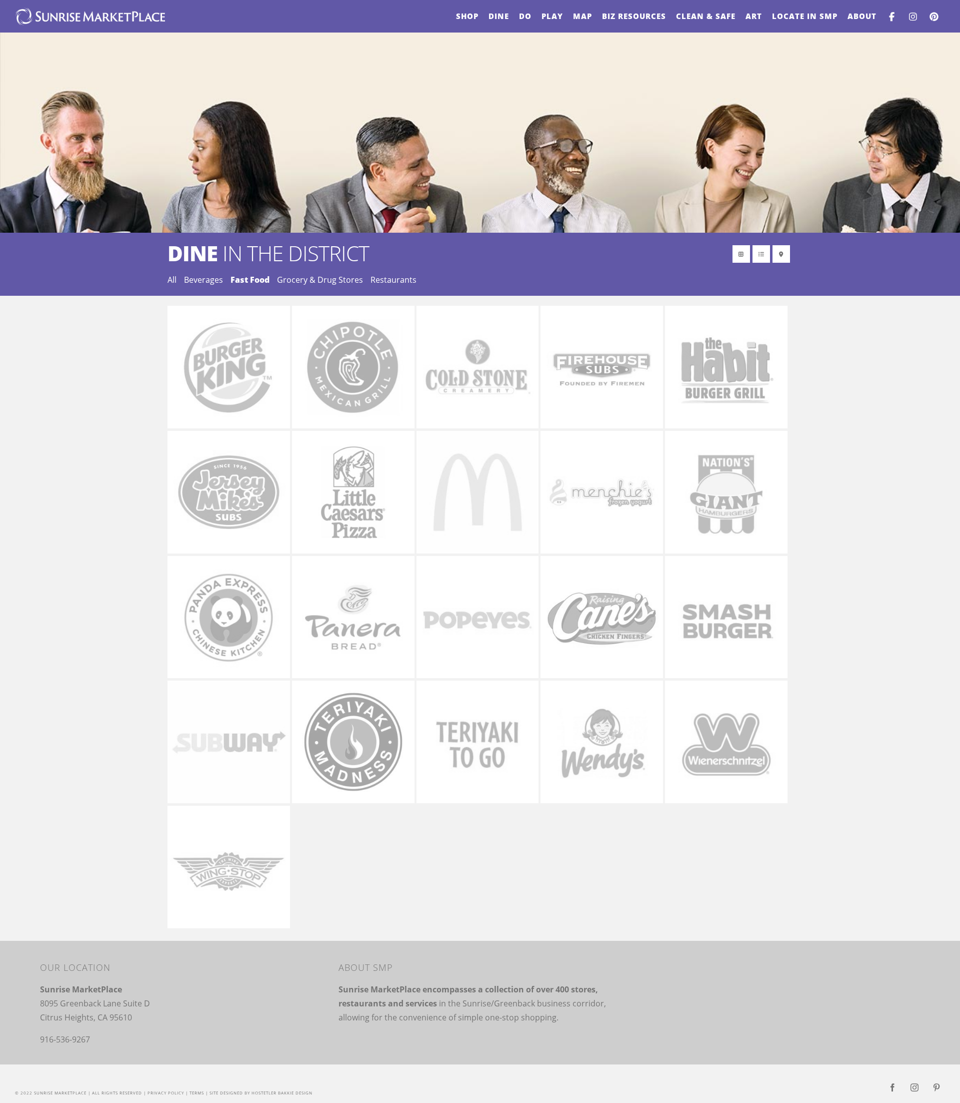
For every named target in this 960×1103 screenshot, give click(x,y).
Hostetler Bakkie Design (282, 1092)
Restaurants (393, 279)
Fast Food (250, 279)
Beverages (203, 279)
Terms (197, 1092)
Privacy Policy (166, 1092)
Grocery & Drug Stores (320, 279)
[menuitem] (467, 16)
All (172, 279)
